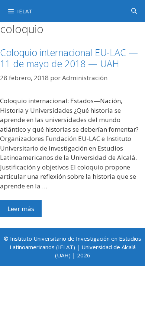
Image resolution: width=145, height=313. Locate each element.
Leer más (20, 208)
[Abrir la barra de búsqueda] (134, 11)
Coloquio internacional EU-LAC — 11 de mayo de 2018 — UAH (69, 58)
